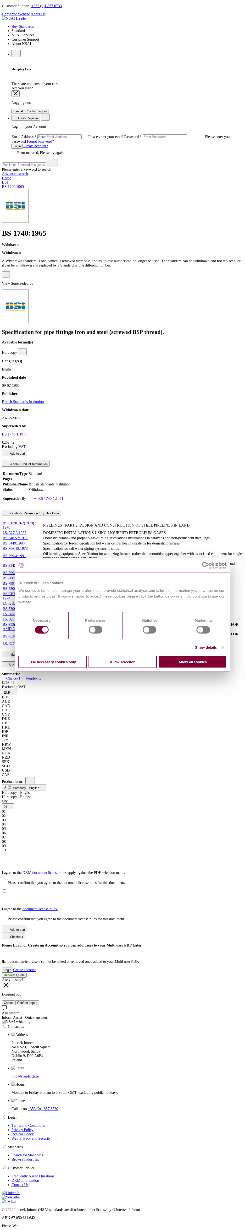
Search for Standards (27, 1155)
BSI (5, 182)
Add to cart (17, 453)
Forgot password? (40, 141)
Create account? (35, 146)
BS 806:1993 (13, 578)
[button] (9, 692)
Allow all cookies (192, 662)
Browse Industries (25, 1159)
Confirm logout (37, 111)
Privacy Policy (22, 1130)
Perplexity (33, 678)
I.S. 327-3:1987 (14, 533)
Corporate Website (16, 14)
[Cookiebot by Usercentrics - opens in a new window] (206, 565)
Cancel (18, 111)
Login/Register (27, 118)
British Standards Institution (23, 402)
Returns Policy (22, 1134)
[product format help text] (29, 780)
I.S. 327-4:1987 (14, 644)
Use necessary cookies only (52, 662)
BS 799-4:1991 (14, 556)
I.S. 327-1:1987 (14, 614)
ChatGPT (13, 678)
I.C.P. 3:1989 (12, 603)
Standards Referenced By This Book (33, 513)
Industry (14, 654)
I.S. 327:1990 (13, 619)
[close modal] (15, 93)
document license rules (40, 909)
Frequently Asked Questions (32, 1176)
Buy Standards (22, 26)
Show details (206, 647)
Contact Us (19, 1185)
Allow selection (122, 662)
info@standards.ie (25, 1076)
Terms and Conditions (28, 1125)
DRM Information (25, 1180)
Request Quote (14, 975)
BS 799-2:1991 (14, 583)
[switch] (95, 630)
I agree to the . (30, 909)
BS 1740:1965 (13, 187)
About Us (38, 14)
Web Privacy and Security (31, 1138)
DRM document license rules (44, 873)
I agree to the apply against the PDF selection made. (63, 873)
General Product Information (28, 464)
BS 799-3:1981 (14, 573)
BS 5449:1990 (14, 543)
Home (6, 178)
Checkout (16, 937)
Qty (5, 801)
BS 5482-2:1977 (15, 538)
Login (17, 146)
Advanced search (15, 174)
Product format (13, 781)
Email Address (67, 137)
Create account (24, 970)
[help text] (6, 274)
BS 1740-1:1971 (14, 434)
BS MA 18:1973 (15, 548)
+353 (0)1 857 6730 (46, 6)
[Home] (14, 18)
